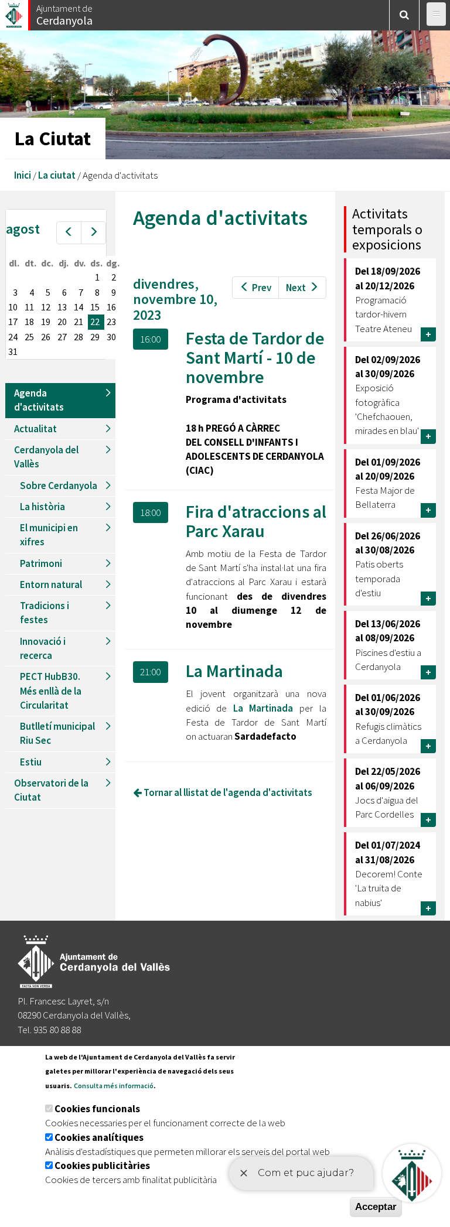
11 (29, 307)
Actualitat (35, 428)
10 (13, 307)
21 (78, 321)
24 (13, 337)
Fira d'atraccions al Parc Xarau (256, 521)
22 (95, 321)
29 (95, 337)
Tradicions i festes (44, 612)
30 (111, 337)
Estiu (31, 762)
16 (111, 307)
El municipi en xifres (49, 534)
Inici (22, 175)
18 (29, 321)
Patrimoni (41, 563)
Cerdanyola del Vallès (46, 456)
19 (45, 321)
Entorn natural (51, 584)
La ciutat (57, 175)
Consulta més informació (114, 1085)
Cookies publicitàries (102, 1165)
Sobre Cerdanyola (58, 485)
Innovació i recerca (43, 648)
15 (95, 307)
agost (23, 229)
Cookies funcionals (97, 1108)
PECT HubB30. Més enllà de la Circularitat (50, 691)
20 (62, 321)
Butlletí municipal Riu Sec (57, 733)
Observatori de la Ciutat (51, 790)
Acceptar (376, 1206)
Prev (261, 287)
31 (13, 351)
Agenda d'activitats (39, 400)
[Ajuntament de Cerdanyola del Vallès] (14, 12)
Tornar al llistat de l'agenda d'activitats (227, 792)
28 (78, 337)
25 (29, 337)
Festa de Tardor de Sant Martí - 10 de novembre (255, 357)
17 (13, 321)
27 (62, 337)
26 (45, 337)
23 (111, 321)
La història (42, 506)
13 (62, 307)
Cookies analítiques (99, 1137)
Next (296, 287)
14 (78, 307)
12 (45, 307)
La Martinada (234, 670)
